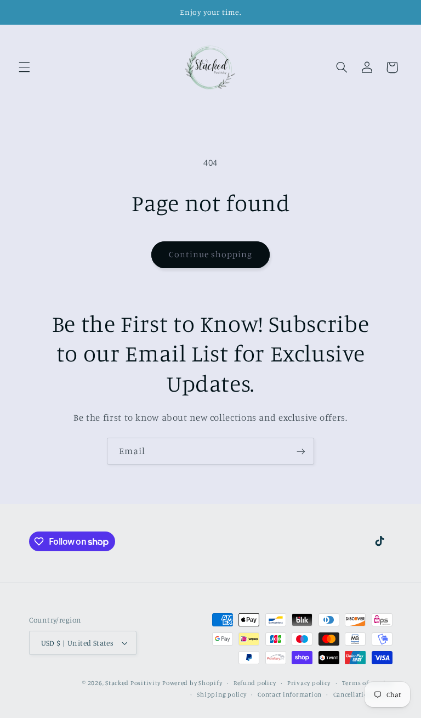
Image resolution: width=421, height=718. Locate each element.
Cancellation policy (362, 694)
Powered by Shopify (192, 683)
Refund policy (255, 683)
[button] (24, 67)
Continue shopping (211, 254)
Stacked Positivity (132, 683)
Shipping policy (221, 694)
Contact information (290, 694)
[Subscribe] (301, 451)
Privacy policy (309, 683)
